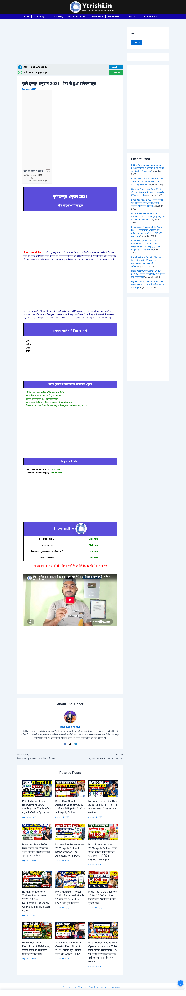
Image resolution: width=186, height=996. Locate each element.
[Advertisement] (70, 45)
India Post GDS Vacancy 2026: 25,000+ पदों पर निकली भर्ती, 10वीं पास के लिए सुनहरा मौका (148, 274)
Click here (93, 539)
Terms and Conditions (88, 987)
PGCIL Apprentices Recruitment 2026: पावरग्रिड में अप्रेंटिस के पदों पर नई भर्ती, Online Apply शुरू (147, 168)
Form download (115, 16)
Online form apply (76, 16)
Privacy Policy (69, 987)
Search (134, 33)
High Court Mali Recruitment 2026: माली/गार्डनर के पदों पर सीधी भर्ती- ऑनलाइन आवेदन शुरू (148, 284)
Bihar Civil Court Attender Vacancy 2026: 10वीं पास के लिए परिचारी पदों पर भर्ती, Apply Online (148, 181)
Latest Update (96, 16)
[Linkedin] (75, 743)
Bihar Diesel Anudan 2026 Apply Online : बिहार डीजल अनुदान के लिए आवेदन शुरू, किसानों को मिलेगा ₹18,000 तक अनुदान (102, 852)
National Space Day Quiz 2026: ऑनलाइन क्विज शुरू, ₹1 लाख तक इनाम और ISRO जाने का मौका (147, 192)
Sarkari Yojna (40, 16)
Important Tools (149, 16)
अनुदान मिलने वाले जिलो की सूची (37, 181)
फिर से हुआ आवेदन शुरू (34, 178)
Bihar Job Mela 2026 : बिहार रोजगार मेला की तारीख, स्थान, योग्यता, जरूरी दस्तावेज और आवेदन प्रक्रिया (147, 202)
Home (26, 16)
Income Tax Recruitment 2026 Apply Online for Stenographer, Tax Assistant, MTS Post (148, 216)
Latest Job (132, 16)
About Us (105, 987)
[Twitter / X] (70, 743)
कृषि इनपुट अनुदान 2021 (33, 175)
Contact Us (117, 987)
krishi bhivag (57, 16)
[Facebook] (65, 743)
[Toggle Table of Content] (47, 171)
